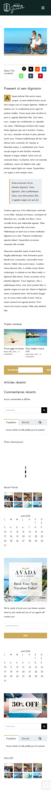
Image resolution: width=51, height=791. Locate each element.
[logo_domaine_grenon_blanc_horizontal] (14, 3)
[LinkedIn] (44, 69)
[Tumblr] (31, 76)
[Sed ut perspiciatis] (18, 505)
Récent (25, 422)
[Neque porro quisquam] (8, 505)
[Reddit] (37, 69)
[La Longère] (27, 497)
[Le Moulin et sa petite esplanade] (8, 497)
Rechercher (13, 370)
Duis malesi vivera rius (35, 350)
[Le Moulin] (37, 497)
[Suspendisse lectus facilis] (37, 505)
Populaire (11, 422)
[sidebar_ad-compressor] (25, 558)
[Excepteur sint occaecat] (27, 505)
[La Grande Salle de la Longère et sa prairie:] (18, 497)
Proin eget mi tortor (14, 348)
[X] (31, 69)
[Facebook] (22, 69)
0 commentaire (11, 352)
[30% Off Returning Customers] (25, 694)
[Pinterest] (40, 76)
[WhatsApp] (21, 76)
